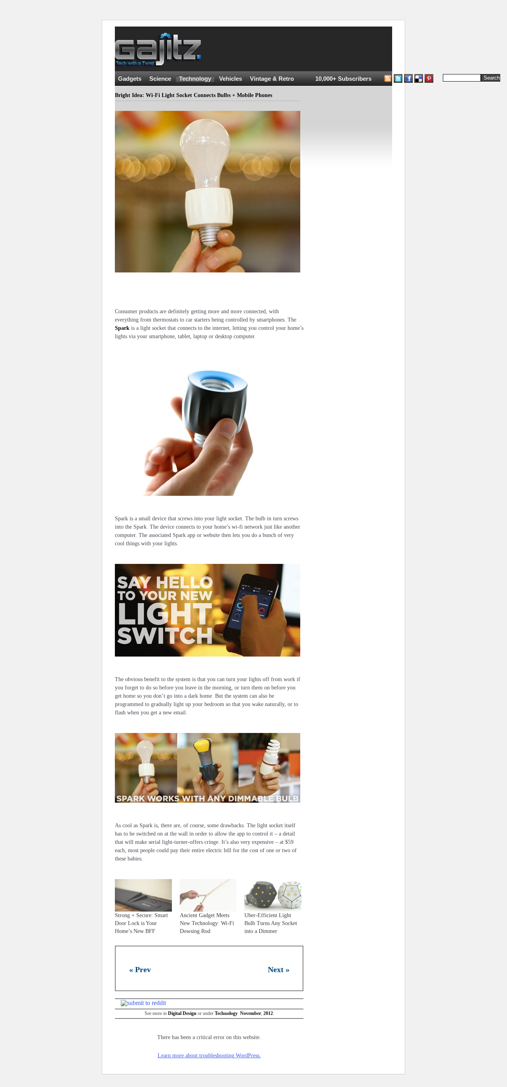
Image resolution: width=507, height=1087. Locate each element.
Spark (122, 328)
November (250, 1013)
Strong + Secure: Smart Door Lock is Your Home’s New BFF (141, 923)
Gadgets (129, 79)
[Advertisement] (356, 49)
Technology (195, 79)
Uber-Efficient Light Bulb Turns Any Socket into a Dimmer (270, 923)
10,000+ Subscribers (343, 79)
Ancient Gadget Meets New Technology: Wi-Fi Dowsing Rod (207, 923)
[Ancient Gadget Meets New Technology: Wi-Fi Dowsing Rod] (208, 895)
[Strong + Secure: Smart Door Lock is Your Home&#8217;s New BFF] (143, 895)
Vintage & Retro (272, 79)
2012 (268, 1013)
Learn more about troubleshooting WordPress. (209, 1055)
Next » (279, 969)
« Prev (140, 969)
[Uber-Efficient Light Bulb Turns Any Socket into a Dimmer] (272, 895)
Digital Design (182, 1013)
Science (160, 79)
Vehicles (230, 79)
